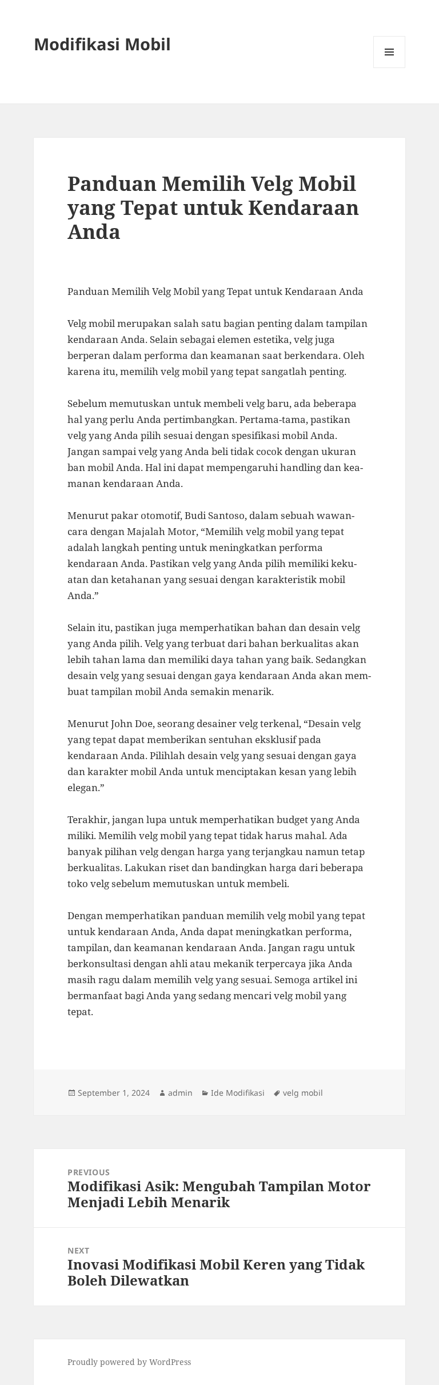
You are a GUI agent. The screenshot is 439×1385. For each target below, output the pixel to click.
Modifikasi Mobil (102, 44)
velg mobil (303, 1092)
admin (180, 1092)
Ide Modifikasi (238, 1092)
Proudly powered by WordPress (129, 1361)
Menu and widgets (389, 67)
